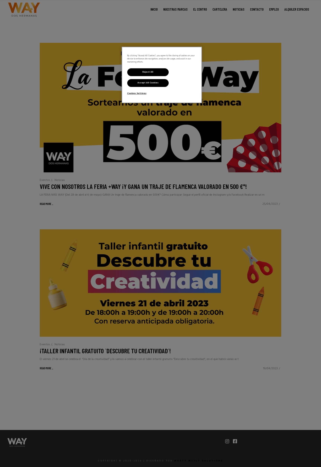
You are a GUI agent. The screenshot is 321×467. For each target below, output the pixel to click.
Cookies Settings (136, 93)
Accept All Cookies (147, 83)
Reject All (147, 72)
